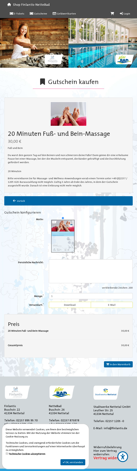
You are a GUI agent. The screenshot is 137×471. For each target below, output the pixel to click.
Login (126, 13)
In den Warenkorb (119, 364)
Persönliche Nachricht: (31, 262)
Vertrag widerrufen (110, 457)
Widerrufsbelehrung (107, 447)
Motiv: (40, 219)
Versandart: (36, 304)
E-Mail (111, 304)
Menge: (39, 296)
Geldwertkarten (66, 13)
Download (70, 304)
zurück (20, 200)
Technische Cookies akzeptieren (27, 453)
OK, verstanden (74, 462)
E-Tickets (19, 13)
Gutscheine (40, 13)
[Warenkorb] (112, 13)
